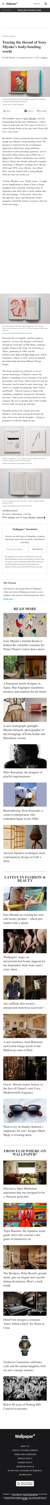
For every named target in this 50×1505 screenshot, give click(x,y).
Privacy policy (25, 1458)
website (11, 517)
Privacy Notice (35, 559)
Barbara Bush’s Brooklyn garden (29, 10)
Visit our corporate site (30, 1495)
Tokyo (5, 157)
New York (29, 354)
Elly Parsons (10, 57)
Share (8, 111)
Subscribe (36, 3)
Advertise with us (25, 1466)
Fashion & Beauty (9, 36)
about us (25, 1446)
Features (44, 57)
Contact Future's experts (25, 1450)
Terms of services (33, 556)
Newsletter (43, 111)
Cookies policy (25, 1462)
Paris (18, 354)
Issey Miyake (30, 118)
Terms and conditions (25, 1454)
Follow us (30, 111)
